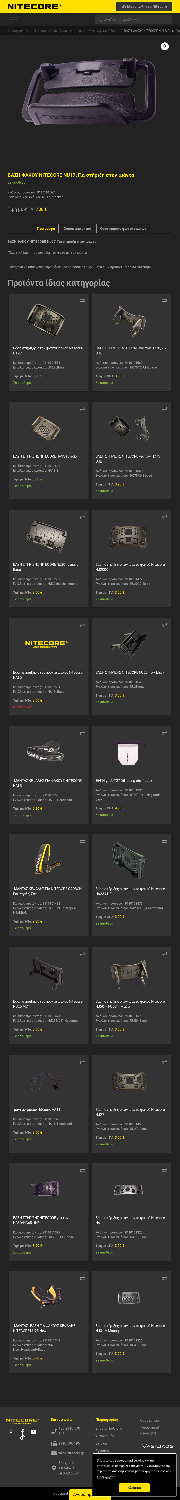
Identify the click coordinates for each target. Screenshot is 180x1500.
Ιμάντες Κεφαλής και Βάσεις (98, 31)
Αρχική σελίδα (18, 31)
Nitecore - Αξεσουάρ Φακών (53, 31)
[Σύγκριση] (82, 300)
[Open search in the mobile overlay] (133, 19)
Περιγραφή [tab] (46, 228)
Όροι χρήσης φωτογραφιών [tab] (123, 228)
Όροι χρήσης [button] (106, 1477)
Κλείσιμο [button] (134, 1487)
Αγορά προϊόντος (90, 1494)
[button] (165, 46)
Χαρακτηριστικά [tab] (77, 228)
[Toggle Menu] (13, 19)
